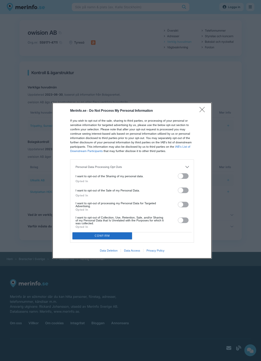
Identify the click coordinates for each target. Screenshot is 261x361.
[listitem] (132, 167)
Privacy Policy (155, 250)
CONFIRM (102, 235)
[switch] (183, 176)
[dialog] (132, 180)
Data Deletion (109, 250)
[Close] (203, 111)
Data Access (132, 250)
